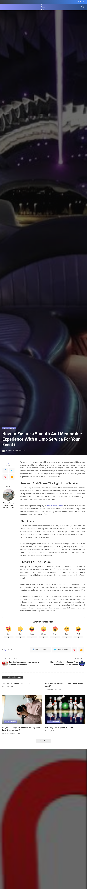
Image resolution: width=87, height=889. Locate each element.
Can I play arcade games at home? (59, 727)
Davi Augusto (10, 450)
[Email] (11, 477)
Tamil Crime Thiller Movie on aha (16, 683)
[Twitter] (81, 2)
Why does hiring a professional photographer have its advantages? (21, 729)
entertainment (9, 428)
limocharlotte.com (55, 505)
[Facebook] (78, 2)
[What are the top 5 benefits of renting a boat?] (8, 495)
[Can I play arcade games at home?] (65, 709)
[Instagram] (83, 2)
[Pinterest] (5, 477)
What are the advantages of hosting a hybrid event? (64, 685)
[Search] (82, 7)
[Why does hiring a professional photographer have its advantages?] (22, 709)
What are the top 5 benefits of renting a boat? (8, 505)
